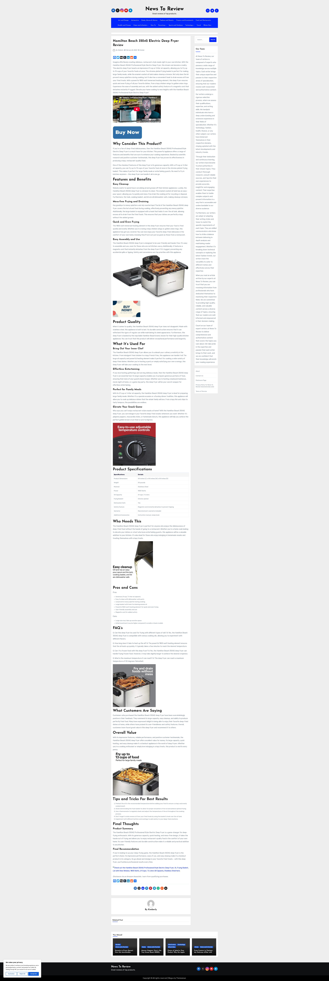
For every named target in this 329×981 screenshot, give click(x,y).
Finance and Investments (184, 20)
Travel (199, 25)
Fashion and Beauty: (167, 20)
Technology (189, 25)
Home (144, 947)
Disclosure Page (201, 380)
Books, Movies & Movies (149, 20)
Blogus (171, 978)
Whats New (207, 25)
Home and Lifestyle (140, 25)
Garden (118, 944)
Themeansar (181, 978)
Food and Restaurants (203, 20)
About (198, 371)
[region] (22, 969)
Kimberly (120, 50)
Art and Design (123, 20)
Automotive (135, 20)
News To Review (164, 9)
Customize (11, 974)
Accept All (34, 974)
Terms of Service (201, 391)
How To (153, 25)
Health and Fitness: (124, 25)
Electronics (172, 944)
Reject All (22, 974)
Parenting (161, 25)
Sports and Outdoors (176, 25)
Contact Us (199, 376)
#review (141, 50)
